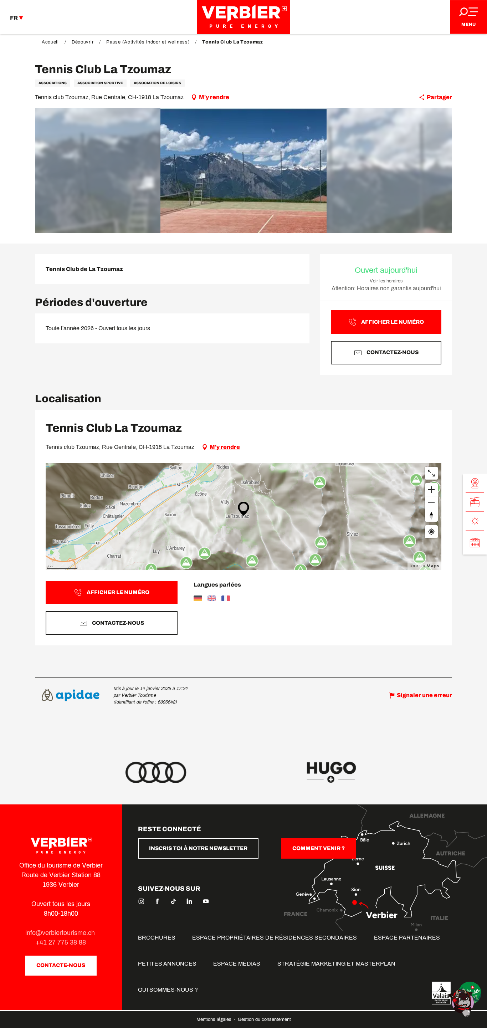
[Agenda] (475, 542)
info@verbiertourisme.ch (61, 932)
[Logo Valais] (441, 993)
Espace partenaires (407, 938)
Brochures (156, 938)
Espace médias (236, 964)
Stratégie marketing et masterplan (336, 964)
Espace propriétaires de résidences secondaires (274, 938)
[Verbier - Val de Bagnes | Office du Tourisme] (243, 17)
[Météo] (475, 520)
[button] (243, 170)
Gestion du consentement (264, 1019)
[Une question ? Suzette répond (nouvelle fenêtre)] (462, 1002)
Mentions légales (214, 1019)
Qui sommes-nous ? (168, 990)
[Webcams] (475, 483)
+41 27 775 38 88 (61, 942)
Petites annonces (167, 964)
